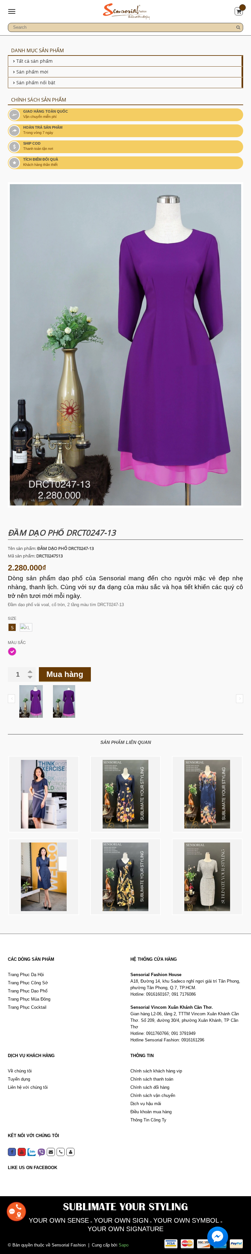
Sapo (123, 1245)
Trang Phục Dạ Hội (26, 974)
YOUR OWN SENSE (59, 1220)
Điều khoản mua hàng (151, 1111)
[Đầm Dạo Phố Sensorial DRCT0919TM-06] (207, 876)
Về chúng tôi (20, 1071)
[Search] (238, 27)
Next (239, 698)
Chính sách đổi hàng (149, 1087)
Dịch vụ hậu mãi (145, 1103)
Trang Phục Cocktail (27, 1007)
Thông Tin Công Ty (148, 1119)
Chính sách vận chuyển (152, 1095)
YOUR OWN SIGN (121, 1220)
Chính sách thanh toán (151, 1079)
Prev (11, 698)
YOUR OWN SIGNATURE (125, 1228)
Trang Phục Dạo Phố (27, 991)
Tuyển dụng (19, 1079)
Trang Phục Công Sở (28, 982)
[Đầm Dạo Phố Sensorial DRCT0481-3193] (207, 794)
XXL (26, 627)
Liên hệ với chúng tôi (28, 1087)
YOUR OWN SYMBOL (186, 1220)
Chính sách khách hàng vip (156, 1071)
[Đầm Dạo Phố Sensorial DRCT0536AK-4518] (125, 876)
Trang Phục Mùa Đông (29, 999)
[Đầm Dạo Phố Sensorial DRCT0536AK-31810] (125, 794)
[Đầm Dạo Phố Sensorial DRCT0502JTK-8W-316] (43, 794)
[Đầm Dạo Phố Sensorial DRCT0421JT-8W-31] (43, 876)
